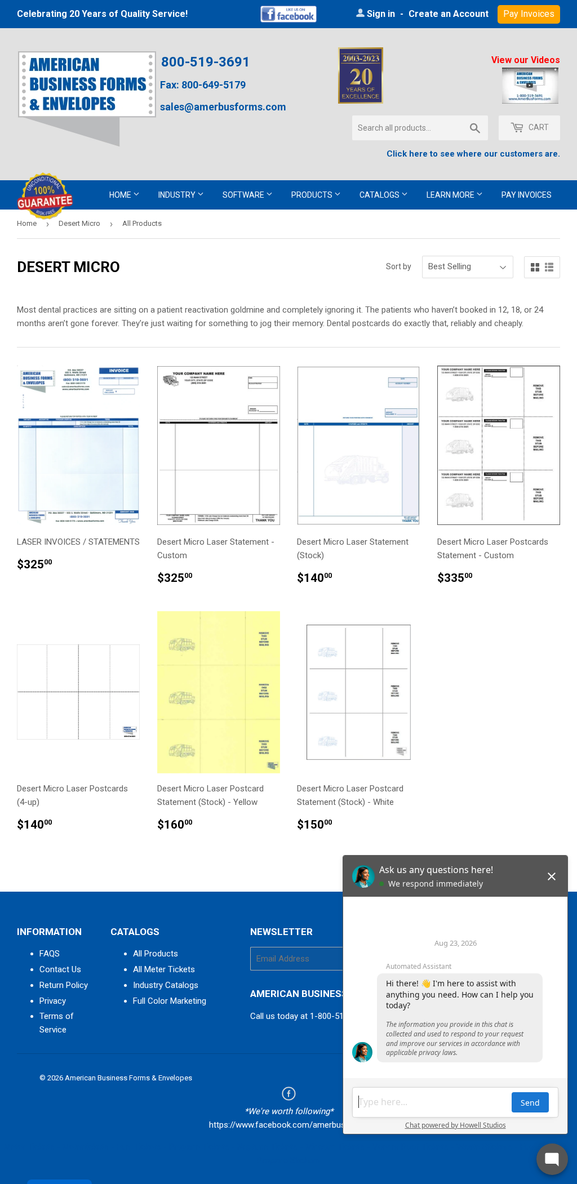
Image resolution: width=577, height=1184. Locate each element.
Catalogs (380, 194)
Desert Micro (79, 223)
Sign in (381, 13)
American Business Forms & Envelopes (128, 1078)
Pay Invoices (526, 194)
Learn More (451, 194)
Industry (177, 194)
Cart (538, 127)
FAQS (49, 954)
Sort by (398, 266)
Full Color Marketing (169, 1001)
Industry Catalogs (165, 985)
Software (244, 194)
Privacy (52, 1001)
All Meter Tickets (164, 969)
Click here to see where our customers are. (473, 154)
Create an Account (449, 13)
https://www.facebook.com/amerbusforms (289, 1125)
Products (312, 194)
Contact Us (60, 969)
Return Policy (63, 985)
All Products (155, 954)
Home (121, 194)
